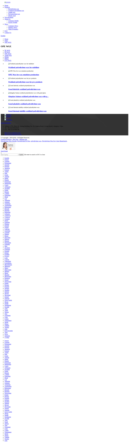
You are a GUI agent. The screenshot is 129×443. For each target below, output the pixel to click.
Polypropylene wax (14, 14)
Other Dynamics (13, 29)
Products (7, 7)
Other (6, 40)
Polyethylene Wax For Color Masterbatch (54, 141)
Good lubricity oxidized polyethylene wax (24, 89)
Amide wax (11, 12)
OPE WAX (8, 42)
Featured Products (6, 139)
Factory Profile (12, 22)
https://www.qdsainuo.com (12, 133)
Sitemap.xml (23, 139)
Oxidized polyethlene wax (16, 10)
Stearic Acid (12, 15)
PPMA (7, 59)
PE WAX (7, 50)
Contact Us (8, 32)
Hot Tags (15, 139)
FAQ (6, 31)
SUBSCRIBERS (6, 123)
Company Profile (13, 21)
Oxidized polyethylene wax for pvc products (25, 82)
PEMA (7, 57)
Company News (13, 26)
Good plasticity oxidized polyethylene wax (24, 104)
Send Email (4, 151)
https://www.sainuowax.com (13, 134)
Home (6, 5)
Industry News (12, 27)
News (6, 24)
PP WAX (7, 52)
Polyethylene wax (13, 9)
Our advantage (9, 17)
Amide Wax (8, 55)
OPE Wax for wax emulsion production (23, 75)
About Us (7, 19)
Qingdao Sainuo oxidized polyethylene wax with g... (28, 96)
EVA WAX (8, 60)
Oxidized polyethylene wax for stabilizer (23, 67)
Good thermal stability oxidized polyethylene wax (27, 111)
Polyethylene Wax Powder (9, 141)
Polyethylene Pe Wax (23, 141)
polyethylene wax (36, 141)
